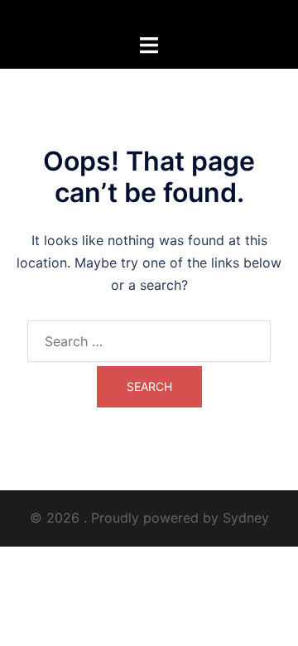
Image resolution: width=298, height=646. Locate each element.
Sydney (246, 517)
